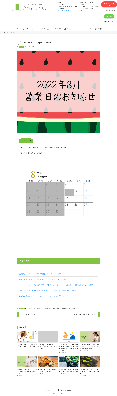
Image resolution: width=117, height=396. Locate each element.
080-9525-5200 (85, 10)
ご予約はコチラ (26, 141)
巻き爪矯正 (64, 308)
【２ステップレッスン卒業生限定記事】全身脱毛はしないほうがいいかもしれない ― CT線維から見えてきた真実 (56, 285)
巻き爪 (58, 308)
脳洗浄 (74, 308)
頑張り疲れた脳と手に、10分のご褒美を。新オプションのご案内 (40, 274)
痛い (70, 308)
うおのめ (30, 308)
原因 (54, 308)
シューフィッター (38, 308)
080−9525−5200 (63, 10)
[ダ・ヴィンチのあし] (29, 6)
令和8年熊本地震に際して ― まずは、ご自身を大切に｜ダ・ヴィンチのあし (45, 279)
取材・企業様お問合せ (65, 390)
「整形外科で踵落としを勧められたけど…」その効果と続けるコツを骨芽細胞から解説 (47, 290)
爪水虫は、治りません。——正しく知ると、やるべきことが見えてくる (42, 296)
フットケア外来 (47, 308)
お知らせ (21, 46)
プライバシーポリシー (52, 390)
